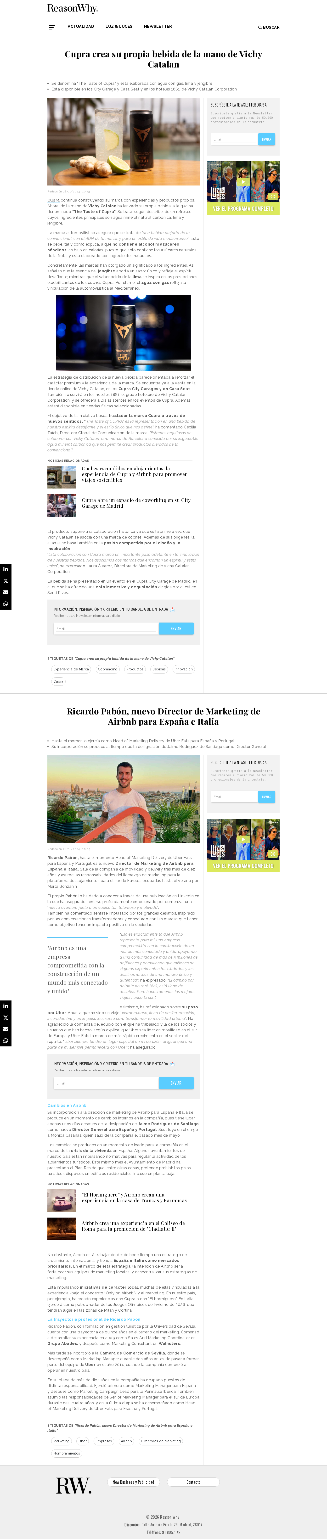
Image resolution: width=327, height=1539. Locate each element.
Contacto (193, 1482)
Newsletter (158, 26)
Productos (135, 669)
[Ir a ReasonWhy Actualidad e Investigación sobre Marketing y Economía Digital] (72, 8)
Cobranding (108, 669)
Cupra (58, 681)
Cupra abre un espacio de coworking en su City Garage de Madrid (136, 503)
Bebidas (159, 669)
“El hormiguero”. (162, 1299)
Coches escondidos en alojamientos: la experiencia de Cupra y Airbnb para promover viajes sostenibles (134, 474)
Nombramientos (66, 1453)
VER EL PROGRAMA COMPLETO (243, 208)
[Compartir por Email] (5, 592)
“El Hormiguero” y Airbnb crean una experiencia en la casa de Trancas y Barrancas (134, 1197)
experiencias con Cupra (113, 1299)
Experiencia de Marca (71, 669)
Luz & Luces (119, 26)
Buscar (271, 27)
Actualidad (81, 26)
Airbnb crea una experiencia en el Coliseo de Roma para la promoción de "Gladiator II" (133, 1226)
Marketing (61, 1441)
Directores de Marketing (161, 1441)
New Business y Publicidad (133, 1482)
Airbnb (126, 1441)
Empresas (104, 1441)
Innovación (184, 669)
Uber (83, 1441)
